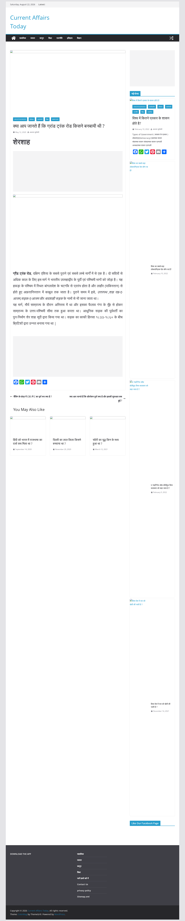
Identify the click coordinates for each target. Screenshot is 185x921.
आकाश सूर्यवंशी (34, 132)
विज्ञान (79, 38)
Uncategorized (20, 119)
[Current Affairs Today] (13, 38)
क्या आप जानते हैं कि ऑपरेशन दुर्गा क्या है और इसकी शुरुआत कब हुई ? (96, 398)
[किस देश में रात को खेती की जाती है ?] (139, 707)
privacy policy (84, 890)
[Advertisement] (68, 171)
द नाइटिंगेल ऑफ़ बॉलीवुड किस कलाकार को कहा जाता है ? (162, 486)
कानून (42, 38)
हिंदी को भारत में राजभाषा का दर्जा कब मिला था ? (27, 441)
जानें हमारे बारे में (83, 878)
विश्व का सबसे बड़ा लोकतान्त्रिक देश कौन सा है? (161, 268)
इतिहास (69, 38)
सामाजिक (22, 38)
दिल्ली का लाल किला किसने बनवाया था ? (67, 441)
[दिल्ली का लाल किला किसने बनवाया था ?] (68, 418)
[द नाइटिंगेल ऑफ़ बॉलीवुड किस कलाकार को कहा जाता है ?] (139, 488)
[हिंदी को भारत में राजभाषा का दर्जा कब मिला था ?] (28, 418)
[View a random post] (171, 38)
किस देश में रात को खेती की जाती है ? (160, 705)
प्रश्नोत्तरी (39, 119)
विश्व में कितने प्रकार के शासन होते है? (150, 121)
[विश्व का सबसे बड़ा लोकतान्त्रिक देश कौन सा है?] (139, 269)
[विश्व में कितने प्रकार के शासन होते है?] (152, 100)
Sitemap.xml (83, 896)
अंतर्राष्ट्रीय (152, 107)
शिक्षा (50, 38)
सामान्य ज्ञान (55, 119)
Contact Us (82, 884)
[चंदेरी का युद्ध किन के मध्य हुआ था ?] (107, 418)
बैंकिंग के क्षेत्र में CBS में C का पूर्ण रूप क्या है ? (33, 396)
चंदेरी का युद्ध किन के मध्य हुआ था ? (106, 441)
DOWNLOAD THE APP (20, 854)
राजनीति (59, 38)
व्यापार (32, 38)
